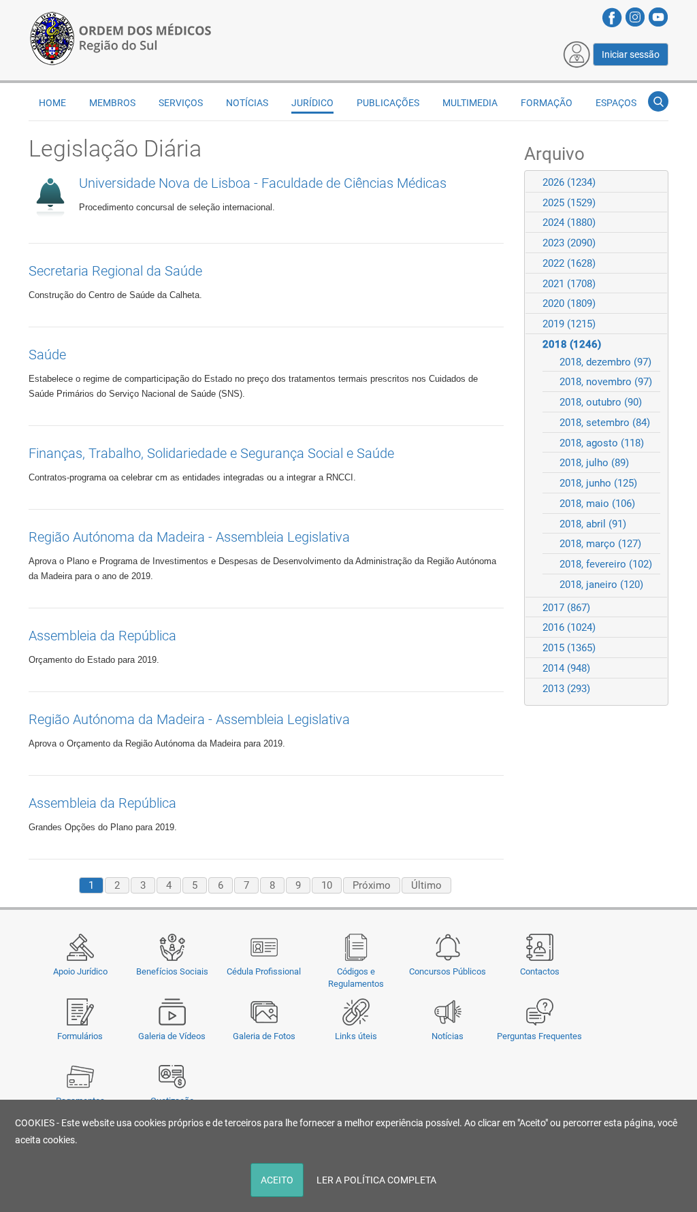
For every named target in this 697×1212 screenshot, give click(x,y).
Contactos (540, 971)
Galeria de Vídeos (172, 1036)
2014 (566, 668)
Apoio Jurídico (80, 971)
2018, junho (598, 483)
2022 (569, 263)
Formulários (80, 1036)
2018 (571, 344)
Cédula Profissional (264, 971)
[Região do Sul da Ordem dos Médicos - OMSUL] (120, 36)
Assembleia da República (102, 635)
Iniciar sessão (631, 54)
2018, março (600, 544)
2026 (569, 182)
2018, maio (597, 503)
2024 (569, 222)
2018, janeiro (601, 584)
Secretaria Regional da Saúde (115, 271)
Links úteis (356, 1036)
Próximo (372, 885)
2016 (569, 627)
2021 (569, 284)
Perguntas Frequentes (539, 1036)
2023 (569, 243)
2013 (566, 689)
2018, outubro (601, 402)
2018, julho (594, 463)
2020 (569, 303)
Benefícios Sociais (172, 971)
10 (326, 885)
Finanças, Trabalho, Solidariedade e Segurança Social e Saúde (211, 453)
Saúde (47, 354)
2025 (569, 203)
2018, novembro (606, 382)
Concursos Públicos (447, 971)
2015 (569, 648)
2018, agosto (602, 443)
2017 (566, 608)
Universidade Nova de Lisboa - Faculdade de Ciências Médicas (263, 183)
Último (426, 885)
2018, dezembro (605, 362)
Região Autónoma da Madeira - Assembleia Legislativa (189, 537)
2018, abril (593, 524)
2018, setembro (605, 422)
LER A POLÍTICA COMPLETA (376, 1180)
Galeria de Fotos (264, 1036)
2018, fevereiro (606, 564)
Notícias (448, 1036)
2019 (569, 324)
